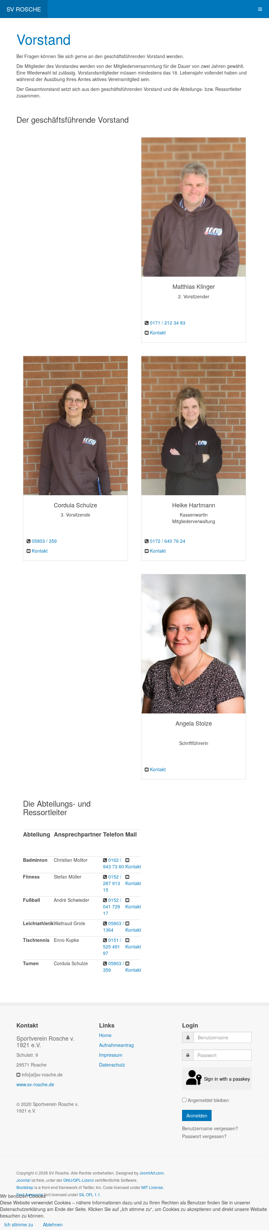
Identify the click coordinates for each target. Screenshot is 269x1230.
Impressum (110, 1054)
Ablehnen (53, 1224)
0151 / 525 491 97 (112, 946)
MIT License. (152, 1187)
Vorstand (43, 39)
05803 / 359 (44, 541)
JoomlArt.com (151, 1173)
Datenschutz (112, 1064)
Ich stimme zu (18, 1224)
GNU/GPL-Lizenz (78, 1180)
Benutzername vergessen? (210, 1128)
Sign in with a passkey (227, 1078)
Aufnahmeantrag (116, 1045)
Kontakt (158, 332)
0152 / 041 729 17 (112, 906)
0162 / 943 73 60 (113, 863)
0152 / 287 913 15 (112, 883)
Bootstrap (24, 1187)
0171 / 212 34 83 (167, 322)
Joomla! (23, 1180)
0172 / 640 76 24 (167, 541)
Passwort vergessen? (204, 1136)
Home (105, 1035)
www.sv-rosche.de (35, 1084)
